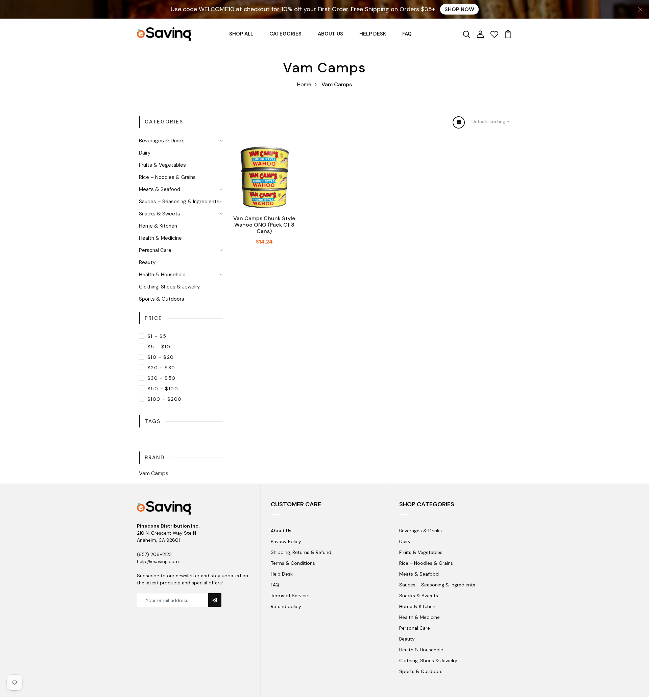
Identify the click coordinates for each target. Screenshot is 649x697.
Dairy (144, 152)
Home (304, 84)
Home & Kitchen (158, 226)
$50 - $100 (162, 389)
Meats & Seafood (159, 189)
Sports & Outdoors (161, 299)
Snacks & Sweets (159, 213)
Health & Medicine (160, 238)
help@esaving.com (158, 561)
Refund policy (286, 606)
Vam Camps (153, 473)
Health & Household (162, 274)
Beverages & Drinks (162, 140)
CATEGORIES (285, 33)
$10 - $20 (160, 357)
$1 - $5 (157, 336)
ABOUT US (330, 33)
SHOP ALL (241, 33)
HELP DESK (372, 33)
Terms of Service (289, 596)
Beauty (147, 262)
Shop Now (459, 9)
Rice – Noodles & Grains (167, 177)
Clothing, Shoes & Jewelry (169, 286)
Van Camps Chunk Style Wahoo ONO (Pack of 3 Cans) (264, 225)
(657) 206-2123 (154, 554)
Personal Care (155, 250)
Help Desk (282, 574)
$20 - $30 (161, 368)
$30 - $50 (161, 378)
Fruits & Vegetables (162, 165)
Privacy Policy (286, 541)
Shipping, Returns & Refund (301, 552)
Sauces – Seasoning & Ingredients (179, 201)
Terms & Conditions (293, 563)
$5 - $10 (158, 347)
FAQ (407, 33)
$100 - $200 (164, 399)
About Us (281, 531)
